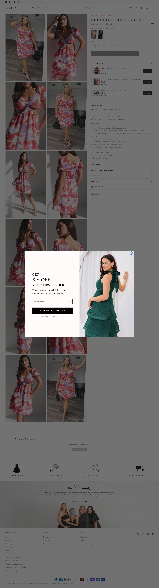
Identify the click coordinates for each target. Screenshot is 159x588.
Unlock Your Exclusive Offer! (52, 310)
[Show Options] (70, 301)
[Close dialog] (131, 253)
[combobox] (51, 301)
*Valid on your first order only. (52, 316)
